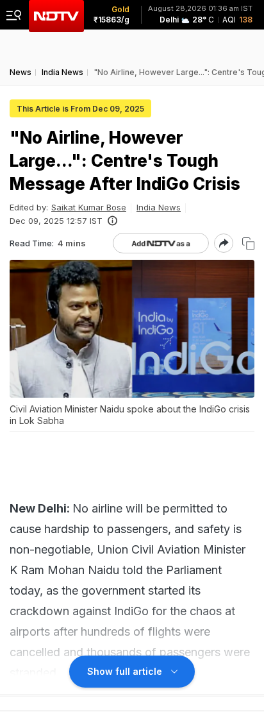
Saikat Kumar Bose (88, 207)
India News (158, 207)
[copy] (248, 243)
